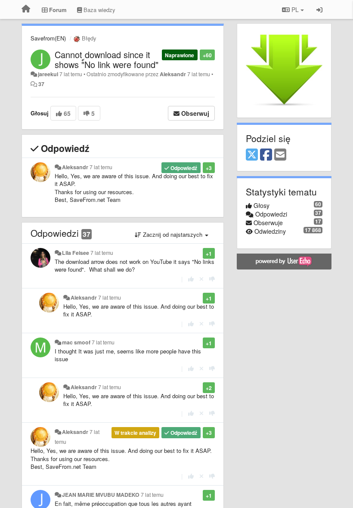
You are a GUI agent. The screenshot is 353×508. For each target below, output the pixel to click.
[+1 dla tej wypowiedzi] (191, 279)
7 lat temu (101, 167)
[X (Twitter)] (252, 155)
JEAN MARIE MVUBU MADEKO (100, 495)
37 (41, 84)
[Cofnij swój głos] (201, 279)
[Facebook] (266, 155)
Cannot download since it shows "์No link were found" (106, 59)
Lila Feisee (75, 253)
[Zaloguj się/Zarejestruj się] (319, 9)
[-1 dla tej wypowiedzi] (212, 279)
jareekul (48, 74)
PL (295, 9)
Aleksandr (173, 74)
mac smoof (76, 342)
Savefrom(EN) (48, 38)
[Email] (280, 155)
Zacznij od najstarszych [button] (172, 234)
